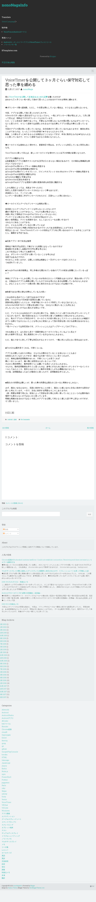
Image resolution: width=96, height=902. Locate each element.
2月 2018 (3, 683)
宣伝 (3, 867)
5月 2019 (3, 647)
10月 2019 (3, 635)
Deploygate (6, 735)
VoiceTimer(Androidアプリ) (15, 32)
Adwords (5, 710)
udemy (4, 794)
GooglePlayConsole (10, 752)
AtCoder (5, 721)
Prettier (5, 780)
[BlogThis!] (8, 412)
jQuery (4, 766)
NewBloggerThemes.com (36, 888)
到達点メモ (6, 872)
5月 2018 (3, 675)
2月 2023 (3, 627)
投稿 (6, 529)
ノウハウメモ (7, 839)
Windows (6, 811)
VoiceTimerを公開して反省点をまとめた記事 (28, 96)
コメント (8, 533)
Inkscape (5, 760)
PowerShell (6, 777)
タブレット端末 (7, 827)
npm (4, 774)
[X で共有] (11, 412)
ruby (3, 788)
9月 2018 (3, 663)
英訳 (3, 858)
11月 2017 (3, 689)
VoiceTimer (6, 802)
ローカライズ (7, 853)
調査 (3, 869)
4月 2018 (3, 677)
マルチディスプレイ (9, 841)
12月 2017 (3, 686)
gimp (4, 743)
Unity (4, 797)
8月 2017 (3, 697)
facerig (4, 740)
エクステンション (8, 816)
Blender (5, 726)
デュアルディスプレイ (10, 833)
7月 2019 (3, 644)
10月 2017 (3, 691)
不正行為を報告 (8, 62)
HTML (4, 757)
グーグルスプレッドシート (11, 819)
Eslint (4, 738)
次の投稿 (5, 428)
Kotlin (4, 768)
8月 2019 (3, 641)
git (3, 746)
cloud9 (4, 732)
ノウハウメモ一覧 (10, 44)
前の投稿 (90, 428)
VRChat (5, 805)
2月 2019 (3, 649)
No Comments (25, 419)
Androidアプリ (7, 718)
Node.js (5, 771)
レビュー (5, 850)
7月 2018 (3, 669)
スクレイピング (7, 825)
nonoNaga (28, 89)
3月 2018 (3, 680)
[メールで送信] (6, 412)
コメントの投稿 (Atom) (14, 503)
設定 (3, 864)
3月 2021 (3, 630)
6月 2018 (3, 672)
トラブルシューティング (11, 836)
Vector (4, 799)
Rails (4, 785)
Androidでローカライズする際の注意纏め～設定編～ (21, 593)
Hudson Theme (12, 888)
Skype (4, 791)
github (4, 749)
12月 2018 (3, 655)
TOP (92, 886)
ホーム (48, 428)
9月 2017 (3, 694)
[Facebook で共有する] (13, 412)
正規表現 (5, 861)
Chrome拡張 (7, 729)
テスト (4, 830)
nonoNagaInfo (15, 4)
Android (9, 419)
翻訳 (3, 878)
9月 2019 (3, 638)
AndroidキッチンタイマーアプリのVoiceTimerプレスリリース (28, 42)
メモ (3, 844)
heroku (4, 754)
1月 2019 (3, 652)
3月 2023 (3, 624)
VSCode (5, 808)
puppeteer (5, 783)
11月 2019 (3, 633)
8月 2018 (3, 666)
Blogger (53, 56)
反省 (15, 419)
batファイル (6, 724)
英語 (3, 855)
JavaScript (6, 763)
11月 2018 (3, 658)
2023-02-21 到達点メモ (10, 604)
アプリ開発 (6, 813)
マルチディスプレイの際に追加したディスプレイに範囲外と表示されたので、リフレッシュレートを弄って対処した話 (45, 571)
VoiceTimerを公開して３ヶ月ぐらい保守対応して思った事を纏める (47, 82)
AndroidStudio (8, 715)
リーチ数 (5, 847)
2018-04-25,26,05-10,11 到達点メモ (15, 582)
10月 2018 (3, 661)
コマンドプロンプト (9, 822)
